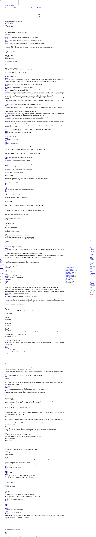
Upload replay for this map (68, 283)
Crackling (6, 52)
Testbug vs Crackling (69, 267)
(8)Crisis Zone (93, 256)
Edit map (1, 273)
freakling (6, 376)
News (1, 260)
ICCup (1, 270)
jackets (6, 518)
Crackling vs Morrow (69, 271)
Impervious (6, 513)
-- (65, 267)
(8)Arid (92, 255)
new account (1, 261)
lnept (5, 224)
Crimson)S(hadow (7, 485)
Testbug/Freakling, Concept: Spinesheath (42, 7)
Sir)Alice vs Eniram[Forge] (69, 275)
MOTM (91, 257)
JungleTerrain (6, 219)
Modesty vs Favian (68, 281)
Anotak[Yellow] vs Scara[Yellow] (70, 270)
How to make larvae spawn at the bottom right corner (92, 284)
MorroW (6, 183)
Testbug (6, 25)
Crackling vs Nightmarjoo (69, 268)
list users (1, 262)
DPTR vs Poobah (68, 278)
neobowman (6, 217)
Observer (40, 16)
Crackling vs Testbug (69, 269)
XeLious (6, 530)
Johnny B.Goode (7, 248)
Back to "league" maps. (7, 5)
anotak (6, 57)
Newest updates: (92, 247)
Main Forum (91, 263)
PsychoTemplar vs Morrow (69, 272)
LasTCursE (6, 500)
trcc (5, 242)
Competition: (91, 288)
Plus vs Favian (68, 282)
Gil (5, 308)
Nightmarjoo (6, 83)
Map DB (1, 268)
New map (1, 272)
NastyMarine (6, 38)
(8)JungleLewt (93, 248)
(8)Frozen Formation (92, 249)
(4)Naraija (92, 246)
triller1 (6, 532)
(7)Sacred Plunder (93, 253)
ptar (5, 245)
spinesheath (6, 41)
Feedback (91, 268)
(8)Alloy (92, 254)
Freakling (6, 396)
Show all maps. (12, 5)
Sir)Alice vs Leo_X (68, 273)
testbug (6, 168)
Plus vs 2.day (68, 279)
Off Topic (91, 271)
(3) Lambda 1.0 (93, 262)
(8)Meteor (92, 251)
